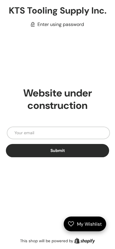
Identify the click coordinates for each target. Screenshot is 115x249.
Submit (57, 150)
